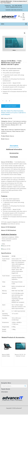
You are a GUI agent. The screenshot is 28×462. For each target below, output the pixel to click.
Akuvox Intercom (9, 130)
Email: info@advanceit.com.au (14, 7)
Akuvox (12, 136)
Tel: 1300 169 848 (17, 5)
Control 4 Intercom (6, 131)
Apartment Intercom (19, 130)
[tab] (14, 146)
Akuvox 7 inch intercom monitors (17, 121)
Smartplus (4, 224)
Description (14, 146)
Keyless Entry (22, 1)
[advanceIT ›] (9, 17)
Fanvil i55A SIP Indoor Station (26, 62)
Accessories (14, 153)
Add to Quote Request (10, 106)
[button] (24, 33)
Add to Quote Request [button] (8, 364)
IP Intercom (16, 1)
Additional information (14, 149)
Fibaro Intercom (16, 131)
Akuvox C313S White (7, 162)
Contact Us (8, 5)
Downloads (14, 157)
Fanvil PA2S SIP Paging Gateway (24, 62)
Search (25, 385)
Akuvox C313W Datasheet (8, 230)
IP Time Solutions (6, 3)
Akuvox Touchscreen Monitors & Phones (12, 123)
